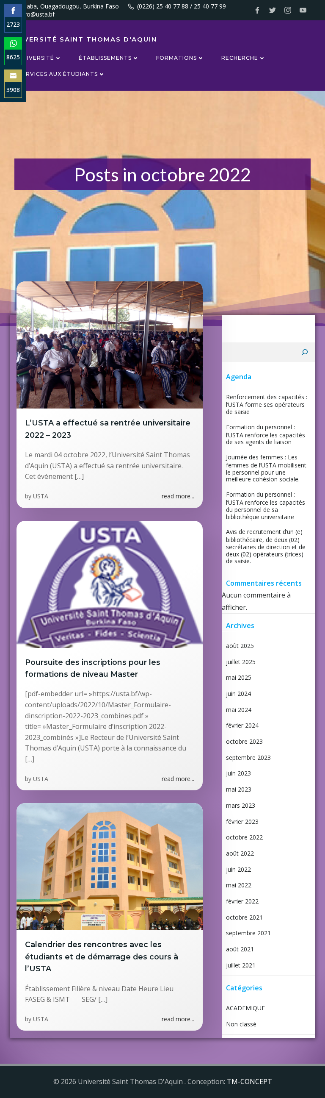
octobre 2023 (244, 741)
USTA (40, 496)
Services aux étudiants (58, 74)
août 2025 (240, 646)
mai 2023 (238, 789)
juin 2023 (238, 773)
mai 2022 (238, 885)
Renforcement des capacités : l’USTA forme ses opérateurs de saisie (266, 404)
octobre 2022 (244, 837)
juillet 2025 (241, 662)
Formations (176, 58)
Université (36, 58)
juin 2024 (238, 693)
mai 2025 (238, 677)
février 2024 (242, 725)
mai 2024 (238, 710)
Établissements (105, 58)
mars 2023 (240, 805)
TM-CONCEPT (249, 1081)
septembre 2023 (248, 757)
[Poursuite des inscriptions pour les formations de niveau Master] (110, 583)
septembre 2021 (248, 933)
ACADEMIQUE (245, 1008)
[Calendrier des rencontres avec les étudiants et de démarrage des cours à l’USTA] (110, 866)
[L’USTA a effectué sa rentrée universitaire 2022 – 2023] (110, 344)
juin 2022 (238, 869)
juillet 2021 (241, 965)
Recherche (239, 58)
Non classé (241, 1024)
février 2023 (242, 821)
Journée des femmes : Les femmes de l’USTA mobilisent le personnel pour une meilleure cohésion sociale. (266, 468)
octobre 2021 (244, 917)
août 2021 (240, 949)
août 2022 (240, 853)
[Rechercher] (305, 352)
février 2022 (242, 901)
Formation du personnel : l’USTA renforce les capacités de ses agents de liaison (265, 434)
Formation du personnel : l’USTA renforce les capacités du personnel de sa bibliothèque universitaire (265, 505)
